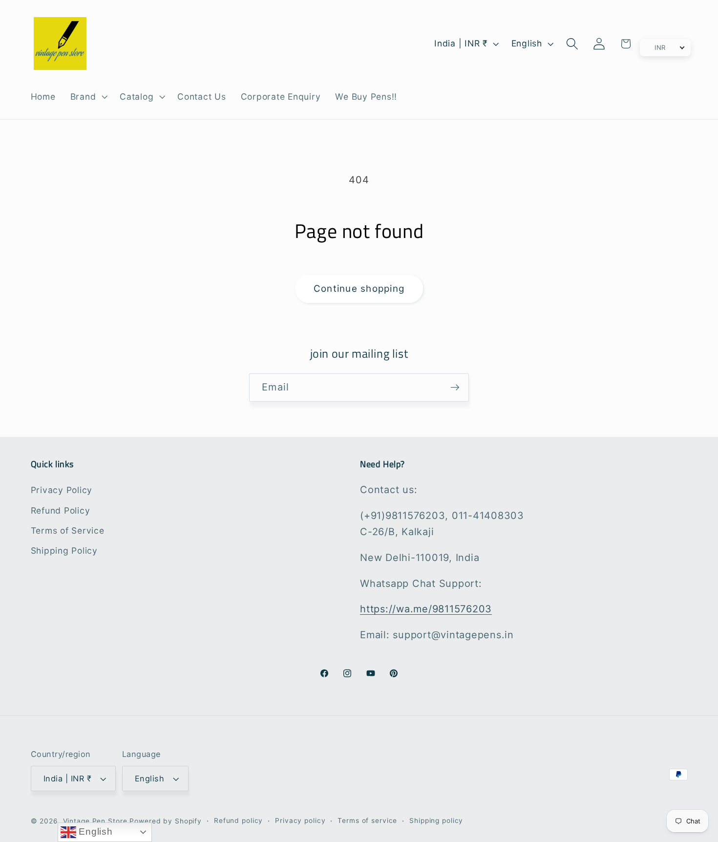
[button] (88, 96)
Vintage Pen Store (95, 821)
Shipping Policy (64, 550)
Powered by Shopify (165, 821)
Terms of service (367, 820)
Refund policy (238, 820)
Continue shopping (359, 288)
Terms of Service (68, 530)
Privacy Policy (62, 490)
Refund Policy (60, 510)
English (94, 831)
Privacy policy (300, 820)
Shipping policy (436, 820)
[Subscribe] (455, 387)
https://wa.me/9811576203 (426, 609)
